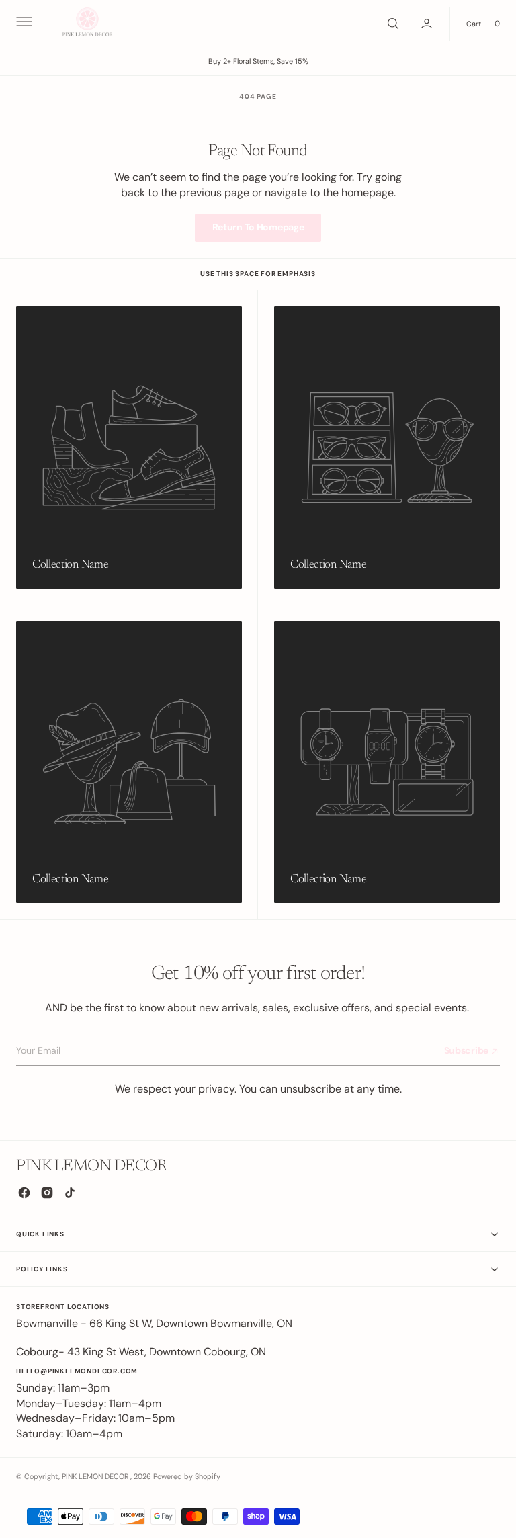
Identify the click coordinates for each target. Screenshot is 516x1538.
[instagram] (47, 1193)
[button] (23, 23)
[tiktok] (70, 1193)
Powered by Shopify (186, 1476)
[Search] (391, 23)
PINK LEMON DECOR (96, 1476)
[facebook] (24, 1193)
